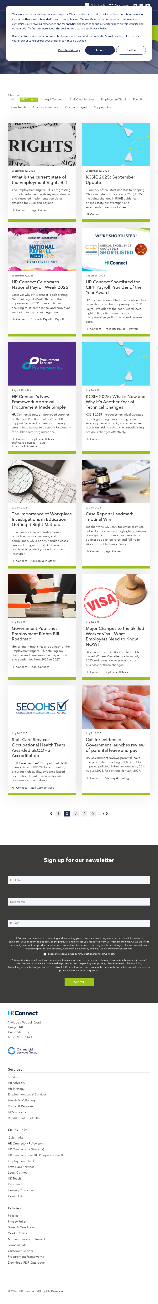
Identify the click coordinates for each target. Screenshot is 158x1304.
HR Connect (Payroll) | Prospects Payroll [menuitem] (35, 1155)
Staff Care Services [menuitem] (21, 1167)
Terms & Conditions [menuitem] (21, 1227)
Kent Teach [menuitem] (15, 1184)
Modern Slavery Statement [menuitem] (26, 1239)
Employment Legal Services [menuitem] (27, 1094)
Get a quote (121, 5)
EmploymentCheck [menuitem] (21, 1161)
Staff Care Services (82, 99)
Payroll (137, 99)
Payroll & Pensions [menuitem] (20, 1106)
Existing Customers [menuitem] (21, 1190)
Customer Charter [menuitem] (20, 1251)
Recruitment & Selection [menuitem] (24, 1118)
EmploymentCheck (114, 99)
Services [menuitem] (15, 1069)
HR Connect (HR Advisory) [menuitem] (26, 1143)
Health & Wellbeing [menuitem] (21, 1100)
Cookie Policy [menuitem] (17, 1233)
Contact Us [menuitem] (15, 1196)
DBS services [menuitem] (17, 1112)
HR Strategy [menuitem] (16, 1089)
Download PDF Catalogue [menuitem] (26, 1263)
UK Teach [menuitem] (14, 1178)
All (12, 99)
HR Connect (29, 99)
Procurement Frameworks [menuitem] (26, 1257)
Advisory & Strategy (45, 107)
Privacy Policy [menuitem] (17, 1222)
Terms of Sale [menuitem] (17, 1245)
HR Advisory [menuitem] (16, 1083)
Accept (100, 50)
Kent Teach (18, 107)
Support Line (102, 107)
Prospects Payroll (76, 107)
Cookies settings (69, 50)
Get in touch (97, 5)
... (100, 813)
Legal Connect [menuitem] (18, 1172)
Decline (131, 50)
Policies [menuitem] (14, 1208)
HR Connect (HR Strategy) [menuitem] (26, 1149)
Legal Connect (53, 99)
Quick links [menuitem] (18, 1130)
